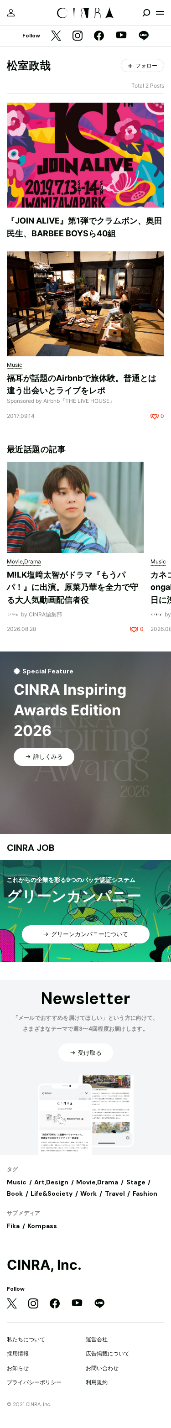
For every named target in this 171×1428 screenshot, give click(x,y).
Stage (135, 1182)
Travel (115, 1193)
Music (16, 1182)
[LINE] (144, 36)
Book (15, 1193)
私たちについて (26, 1339)
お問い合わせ (102, 1368)
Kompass (42, 1226)
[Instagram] (78, 36)
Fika (13, 1226)
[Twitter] (56, 36)
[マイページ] (11, 13)
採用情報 (18, 1353)
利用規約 (97, 1382)
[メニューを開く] (160, 13)
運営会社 (97, 1339)
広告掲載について (108, 1353)
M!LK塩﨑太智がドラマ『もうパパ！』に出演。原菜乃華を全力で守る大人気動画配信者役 (72, 587)
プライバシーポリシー (34, 1382)
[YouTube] (121, 36)
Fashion (145, 1193)
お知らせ (18, 1368)
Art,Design (51, 1182)
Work (88, 1193)
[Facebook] (99, 36)
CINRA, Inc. (44, 1265)
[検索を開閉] (146, 13)
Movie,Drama (97, 1182)
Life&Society (52, 1193)
